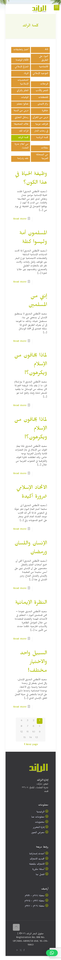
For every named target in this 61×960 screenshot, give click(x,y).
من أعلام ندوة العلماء (21, 146)
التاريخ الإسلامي (21, 67)
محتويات (39, 822)
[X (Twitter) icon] (21, 951)
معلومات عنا (37, 817)
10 (33, 732)
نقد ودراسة (22, 158)
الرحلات (44, 84)
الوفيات (24, 97)
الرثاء (26, 73)
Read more (20, 219)
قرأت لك (23, 131)
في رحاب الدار (41, 131)
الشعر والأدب (42, 90)
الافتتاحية (43, 67)
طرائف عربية (41, 124)
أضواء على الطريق (43, 58)
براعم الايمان (43, 104)
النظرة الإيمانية (31, 603)
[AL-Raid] (39, 9)
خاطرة (45, 111)
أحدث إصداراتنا (36, 854)
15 (24, 738)
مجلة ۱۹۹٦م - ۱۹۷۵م (34, 901)
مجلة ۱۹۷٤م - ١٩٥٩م (34, 896)
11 (27, 732)
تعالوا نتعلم (22, 104)
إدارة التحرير (38, 827)
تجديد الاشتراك (37, 859)
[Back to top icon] (16, 927)
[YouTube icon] (17, 951)
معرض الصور (37, 832)
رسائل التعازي (21, 117)
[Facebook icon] (24, 951)
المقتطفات (43, 97)
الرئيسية (40, 812)
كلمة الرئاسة (42, 137)
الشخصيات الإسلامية (22, 82)
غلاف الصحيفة (21, 124)
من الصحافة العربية (42, 157)
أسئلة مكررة (38, 869)
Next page (32, 745)
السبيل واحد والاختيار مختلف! (33, 662)
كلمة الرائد (23, 137)
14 (30, 738)
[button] (52, 953)
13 (36, 738)
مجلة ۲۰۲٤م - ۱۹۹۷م (34, 906)
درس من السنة (21, 111)
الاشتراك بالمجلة (36, 864)
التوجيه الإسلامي (40, 73)
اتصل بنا (40, 874)
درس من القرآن (40, 117)
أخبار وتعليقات (20, 50)
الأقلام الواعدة (22, 60)
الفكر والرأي (22, 90)
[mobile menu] (56, 7)
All (46, 50)
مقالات (44, 148)
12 (21, 732)
